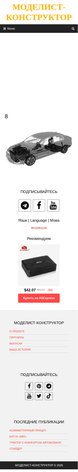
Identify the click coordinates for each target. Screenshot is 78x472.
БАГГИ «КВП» (18, 436)
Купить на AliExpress (39, 298)
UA (45, 227)
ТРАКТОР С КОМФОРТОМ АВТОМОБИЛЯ (35, 442)
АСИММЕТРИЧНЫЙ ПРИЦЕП (27, 430)
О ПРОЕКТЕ (17, 331)
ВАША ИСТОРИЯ (20, 349)
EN (39, 227)
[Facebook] (39, 205)
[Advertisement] (39, 72)
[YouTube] (53, 205)
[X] (39, 396)
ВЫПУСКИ (15, 343)
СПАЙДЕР (15, 448)
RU (33, 227)
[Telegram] (25, 205)
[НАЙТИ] (73, 28)
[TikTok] (49, 396)
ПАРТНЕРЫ (16, 337)
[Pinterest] (39, 386)
